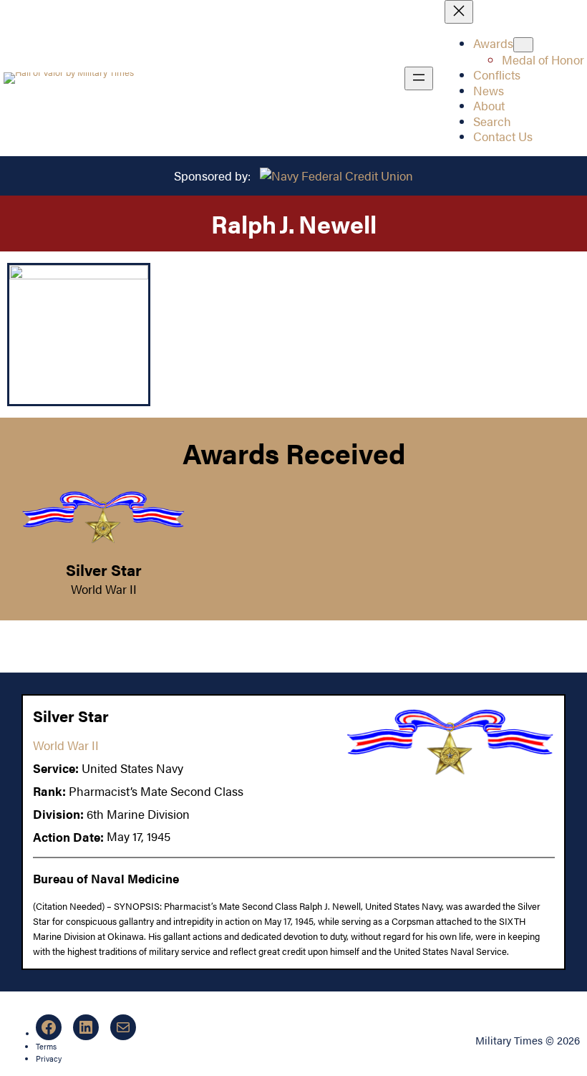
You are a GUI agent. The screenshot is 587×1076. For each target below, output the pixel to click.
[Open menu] (418, 78)
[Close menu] (459, 12)
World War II (104, 588)
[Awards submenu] (523, 44)
